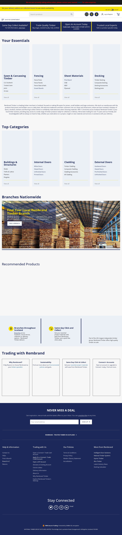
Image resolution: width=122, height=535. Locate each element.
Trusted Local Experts (107, 25)
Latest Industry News (101, 464)
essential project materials (79, 365)
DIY (83, 27)
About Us (36, 473)
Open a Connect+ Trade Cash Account (42, 453)
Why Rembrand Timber (40, 476)
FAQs (4, 456)
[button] (120, 8)
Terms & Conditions (69, 453)
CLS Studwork (8, 83)
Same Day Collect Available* (15, 25)
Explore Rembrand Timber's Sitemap (42, 480)
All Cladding (68, 175)
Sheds (6, 169)
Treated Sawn (8, 85)
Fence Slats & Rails (40, 86)
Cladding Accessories (71, 172)
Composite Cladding (70, 169)
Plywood (67, 88)
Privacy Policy (67, 456)
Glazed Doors (38, 169)
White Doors (38, 166)
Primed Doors (38, 175)
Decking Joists (99, 88)
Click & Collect (37, 468)
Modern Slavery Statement (72, 458)
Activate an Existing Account (42, 465)
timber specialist (17, 367)
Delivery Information (40, 470)
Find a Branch (6, 458)
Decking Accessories (101, 86)
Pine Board (68, 80)
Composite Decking (101, 83)
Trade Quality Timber (46, 25)
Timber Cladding (69, 166)
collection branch (29, 8)
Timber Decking (100, 80)
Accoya (6, 91)
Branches (17, 333)
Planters (6, 174)
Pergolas (6, 177)
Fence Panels (38, 83)
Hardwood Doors (100, 166)
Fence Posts (38, 80)
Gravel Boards (38, 88)
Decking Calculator (100, 467)
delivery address (15, 8)
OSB (65, 83)
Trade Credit (75, 27)
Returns (4, 464)
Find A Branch (14, 223)
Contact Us (5, 453)
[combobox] (51, 14)
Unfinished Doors (40, 172)
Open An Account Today (76, 24)
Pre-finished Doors (101, 172)
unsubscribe (82, 415)
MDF (65, 86)
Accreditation (67, 461)
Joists (5, 88)
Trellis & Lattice (9, 172)
